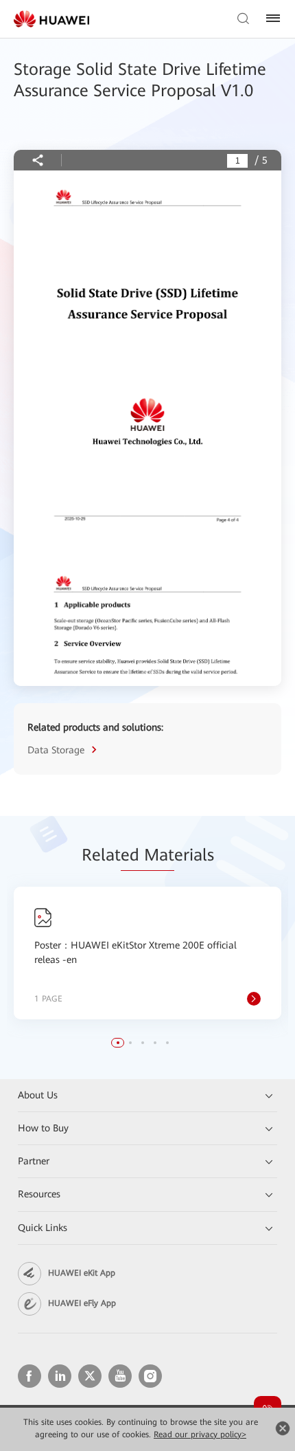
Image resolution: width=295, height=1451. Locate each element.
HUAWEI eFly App (82, 1303)
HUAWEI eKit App (81, 1273)
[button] (118, 1042)
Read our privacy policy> (200, 1434)
